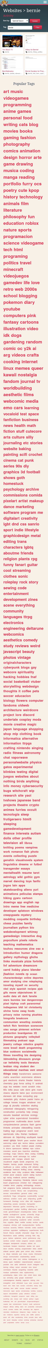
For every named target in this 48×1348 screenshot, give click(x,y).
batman (10, 1238)
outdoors (15, 1051)
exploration (35, 1288)
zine (31, 948)
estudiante (7, 1196)
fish (26, 851)
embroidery (29, 1286)
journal (28, 381)
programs (25, 1241)
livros (21, 1083)
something (6, 1299)
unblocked (8, 1108)
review (18, 1241)
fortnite (37, 961)
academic (22, 1220)
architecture (12, 710)
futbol (38, 864)
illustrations (7, 1235)
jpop (16, 1083)
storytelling (12, 686)
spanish (21, 988)
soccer (8, 696)
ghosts (5, 1220)
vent (32, 1070)
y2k (27, 348)
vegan (13, 1291)
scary (40, 1180)
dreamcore (30, 965)
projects (9, 805)
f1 (33, 1083)
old (14, 1095)
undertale (10, 719)
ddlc (4, 1320)
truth (41, 1230)
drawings (9, 902)
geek (22, 1251)
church (29, 1264)
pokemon (13, 302)
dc (14, 1137)
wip (31, 790)
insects (37, 1127)
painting (10, 454)
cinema (9, 460)
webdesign (30, 686)
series (8, 466)
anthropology (28, 1185)
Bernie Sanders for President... (35, 71)
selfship (21, 1235)
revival (17, 1267)
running (26, 1014)
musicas (6, 1227)
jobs (28, 1315)
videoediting (27, 1127)
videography (20, 1108)
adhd (16, 1264)
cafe (22, 1089)
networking (7, 1204)
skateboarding (12, 889)
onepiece (6, 1225)
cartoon (27, 898)
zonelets (37, 1022)
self (9, 1317)
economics (7, 1156)
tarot (36, 873)
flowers (21, 700)
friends (27, 553)
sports (25, 230)
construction (9, 1111)
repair (27, 1296)
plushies (37, 1014)
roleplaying (35, 981)
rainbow (25, 1299)
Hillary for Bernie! (31, 49)
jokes (36, 1317)
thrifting (23, 1169)
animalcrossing (25, 1291)
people (31, 1146)
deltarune (34, 628)
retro (8, 289)
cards (41, 1222)
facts (17, 1286)
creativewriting (24, 1257)
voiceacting (14, 1220)
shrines (14, 1225)
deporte (14, 1092)
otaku (30, 1193)
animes (8, 809)
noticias (24, 1259)
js (13, 1167)
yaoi (28, 795)
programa (11, 1188)
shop (7, 733)
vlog (16, 1066)
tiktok (18, 1146)
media (32, 401)
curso (22, 1201)
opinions (37, 1315)
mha (37, 1280)
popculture (10, 940)
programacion (18, 236)
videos (19, 355)
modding (9, 919)
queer (37, 368)
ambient (6, 1191)
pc (42, 1099)
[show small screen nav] (45, 2)
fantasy (11, 322)
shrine (7, 1011)
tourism (38, 1174)
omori (39, 1070)
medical (25, 1146)
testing (22, 771)
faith (21, 1309)
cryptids (11, 1222)
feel (34, 73)
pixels (23, 940)
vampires (31, 847)
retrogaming (32, 1108)
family (28, 923)
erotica (35, 1222)
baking (25, 448)
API (33, 1340)
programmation (26, 1249)
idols (39, 1275)
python (23, 927)
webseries (26, 1188)
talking (18, 1217)
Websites (12, 10)
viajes (15, 1275)
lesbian (7, 1066)
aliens (28, 889)
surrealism (40, 1143)
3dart (17, 1222)
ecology (34, 1114)
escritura (6, 1241)
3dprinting (20, 1137)
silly (29, 437)
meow (12, 992)
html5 (27, 819)
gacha (23, 1206)
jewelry (7, 1044)
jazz (28, 1092)
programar (21, 1130)
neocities (38, 1251)
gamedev (12, 282)
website (10, 448)
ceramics (22, 1204)
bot (34, 1246)
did (31, 1201)
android (39, 1083)
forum (20, 1140)
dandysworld (15, 1243)
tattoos (31, 1143)
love (35, 282)
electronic (12, 1080)
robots (33, 940)
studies (16, 1309)
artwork (27, 1159)
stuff (20, 431)
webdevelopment (14, 932)
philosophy (15, 216)
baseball (16, 1114)
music (16, 91)
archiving (26, 1320)
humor (25, 953)
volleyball (34, 1036)
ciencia (5, 1309)
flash (32, 1124)
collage (17, 1044)
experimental (23, 767)
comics (10, 150)
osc (38, 948)
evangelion (6, 1283)
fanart (20, 564)
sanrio (33, 524)
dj (10, 1105)
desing (36, 1286)
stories (36, 442)
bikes (34, 1249)
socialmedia (29, 1051)
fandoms (10, 705)
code (22, 587)
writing (10, 124)
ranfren (17, 1322)
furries (21, 809)
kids (34, 1235)
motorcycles (39, 1307)
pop (36, 1095)
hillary (35, 52)
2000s (31, 289)
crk (35, 1243)
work (6, 851)
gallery (7, 957)
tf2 (35, 1033)
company (23, 1243)
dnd (15, 524)
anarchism (15, 1076)
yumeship (20, 1111)
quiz (20, 1254)
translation (34, 1118)
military (12, 1267)
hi (4, 1148)
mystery (26, 915)
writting (24, 1167)
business (30, 419)
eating (32, 1174)
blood (35, 1267)
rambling (33, 1291)
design (10, 157)
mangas (20, 1159)
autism (36, 833)
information (12, 743)
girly (16, 1099)
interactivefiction (13, 1293)
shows (9, 477)
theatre (22, 805)
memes (22, 368)
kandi (39, 1137)
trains (37, 1099)
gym (37, 877)
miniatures (10, 1315)
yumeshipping (7, 1275)
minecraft (13, 269)
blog (33, 124)
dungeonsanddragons (33, 1301)
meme (15, 906)
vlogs (32, 1233)
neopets (5, 1304)
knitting (8, 847)
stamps (38, 894)
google (21, 1278)
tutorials (28, 1227)
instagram (36, 1264)
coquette (22, 919)
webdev (16, 1086)
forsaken (14, 1246)
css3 (20, 1299)
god (5, 1080)
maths (6, 1076)
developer (10, 911)
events (7, 856)
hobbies (23, 677)
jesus (16, 1089)
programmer (9, 1121)
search (25, 1174)
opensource (16, 1148)
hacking (9, 677)
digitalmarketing (37, 1188)
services (25, 1114)
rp (27, 974)
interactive (28, 936)
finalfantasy (6, 1301)
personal (12, 117)
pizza (27, 961)
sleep (25, 814)
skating (34, 1105)
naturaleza (6, 1312)
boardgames (25, 1033)
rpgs (31, 1040)
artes (12, 1118)
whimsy (32, 932)
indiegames (10, 1007)
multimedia (21, 1121)
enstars (38, 1185)
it (20, 691)
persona (24, 1124)
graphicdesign (16, 535)
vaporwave (19, 757)
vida (41, 1167)
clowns (6, 1092)
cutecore (34, 431)
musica (10, 170)
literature (12, 210)
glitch (5, 1217)
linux (8, 368)
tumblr (37, 1121)
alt (19, 996)
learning (31, 407)
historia (37, 1080)
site (21, 795)
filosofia (14, 1270)
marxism (22, 1286)
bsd (32, 1159)
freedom (6, 1164)
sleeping (9, 824)
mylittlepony (23, 1230)
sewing (9, 587)
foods (31, 1011)
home (15, 1011)
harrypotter (31, 1204)
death (22, 1047)
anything (32, 781)
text (29, 1182)
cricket (6, 1174)
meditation (17, 1262)
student (24, 1066)
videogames (16, 98)
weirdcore (30, 710)
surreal (40, 1196)
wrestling (24, 1022)
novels (20, 974)
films (29, 394)
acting (28, 1083)
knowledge (7, 1180)
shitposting (32, 1198)
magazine (37, 1201)
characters (13, 547)
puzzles (18, 923)
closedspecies (26, 1212)
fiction (9, 431)
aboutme (11, 553)
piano (25, 970)
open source (20, 1335)
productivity (31, 1307)
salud (15, 1143)
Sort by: (6, 21)
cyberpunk (11, 667)
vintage (24, 657)
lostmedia (15, 1254)
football (33, 471)
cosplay (25, 719)
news (8, 425)
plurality (16, 1105)
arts (6, 437)
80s (5, 1089)
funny (8, 564)
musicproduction (28, 1225)
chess (7, 923)
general (24, 1193)
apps (22, 885)
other (16, 838)
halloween (39, 1172)
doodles (11, 1249)
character (25, 1233)
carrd (6, 970)
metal (36, 535)
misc (38, 1086)
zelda (30, 1283)
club (4, 1315)
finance (9, 833)
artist (23, 500)
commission (7, 1270)
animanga (22, 1156)
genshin (8, 860)
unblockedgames (8, 1280)
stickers (37, 1076)
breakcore (22, 1018)
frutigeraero (12, 819)
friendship (26, 1180)
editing (9, 541)
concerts (36, 1220)
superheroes (34, 1230)
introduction (11, 953)
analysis (18, 1174)
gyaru (17, 898)
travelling (17, 1055)
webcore (9, 672)
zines (33, 599)
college (6, 1102)
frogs (14, 1196)
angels (15, 1161)
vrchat (30, 1275)
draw (19, 1095)
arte (38, 157)
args (5, 1086)
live (37, 1233)
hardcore (16, 1169)
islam (12, 1288)
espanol (5, 1293)
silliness (12, 1307)
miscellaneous (14, 1312)
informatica (12, 738)
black (13, 1286)
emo (7, 407)
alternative (30, 738)
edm (13, 1159)
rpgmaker (14, 1230)
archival (20, 1320)
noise (17, 1014)
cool (7, 570)
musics (31, 1254)
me (40, 512)
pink (31, 315)
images (22, 1102)
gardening (14, 341)
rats (24, 1191)
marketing (25, 506)
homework (7, 1201)
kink (12, 1301)
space (33, 413)
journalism (10, 927)
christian (23, 1182)
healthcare (7, 1167)
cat (20, 460)
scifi (23, 454)
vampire (31, 1241)
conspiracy (17, 1180)
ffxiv (14, 1025)
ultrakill (40, 1249)
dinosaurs (25, 1059)
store (28, 1089)
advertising (6, 1288)
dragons (37, 953)
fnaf (33, 677)
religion (10, 558)
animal (27, 1251)
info (6, 786)
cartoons (29, 322)
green (26, 1140)
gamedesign (11, 936)
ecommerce (27, 1076)
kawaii (9, 374)
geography (20, 1036)
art (6, 91)
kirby (19, 1172)
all (21, 842)
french (5, 1233)
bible (32, 1172)
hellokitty (14, 1062)
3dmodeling (10, 1059)
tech (7, 249)
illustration (14, 328)
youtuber (6, 1264)
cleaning (37, 1169)
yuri (35, 889)
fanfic (36, 881)
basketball (21, 681)
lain (14, 885)
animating (10, 1278)
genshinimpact (14, 1212)
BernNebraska (7, 71)
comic (9, 348)
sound (14, 1151)
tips (32, 1309)
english (28, 902)
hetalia (5, 1214)
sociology (7, 1153)
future (35, 1275)
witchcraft (20, 790)
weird (35, 645)
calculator (24, 1267)
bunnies (15, 1000)
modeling (40, 1153)
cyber (6, 1118)
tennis (18, 1188)
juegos (8, 776)
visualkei (28, 1288)
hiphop (14, 1003)
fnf (5, 965)
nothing (9, 781)
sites (27, 1201)
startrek (29, 1246)
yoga (5, 1105)
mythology (21, 957)
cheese (16, 1299)
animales (16, 1127)
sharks (22, 1080)
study (8, 645)
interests (22, 833)
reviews (22, 645)
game (9, 164)
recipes (32, 988)
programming (17, 104)
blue (6, 1051)
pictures (8, 1036)
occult (32, 809)
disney (5, 1262)
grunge (36, 1059)
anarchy (14, 1227)
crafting (9, 748)
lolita (10, 1089)
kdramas (16, 1206)
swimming (7, 1143)
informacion (38, 1254)
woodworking (19, 1317)
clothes (10, 576)
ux (40, 1233)
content (12, 1241)
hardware (33, 1133)
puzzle (32, 856)
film (25, 203)
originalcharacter (27, 1262)
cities (12, 1317)
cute (22, 190)
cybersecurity (32, 786)
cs (39, 1259)
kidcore (34, 1180)
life (27, 282)
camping (17, 1249)
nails (35, 1193)
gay (33, 667)
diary (29, 302)
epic (19, 1143)
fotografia (9, 1018)
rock (23, 582)
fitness (18, 752)
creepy (35, 1111)
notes (34, 1227)
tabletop (26, 1148)
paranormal (33, 1003)
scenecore (37, 1025)
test (23, 413)
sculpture (25, 1172)
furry (27, 183)
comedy (30, 640)
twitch (6, 1025)
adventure (15, 965)
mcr (39, 1102)
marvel (7, 881)
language (20, 729)
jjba (23, 1217)
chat (6, 757)
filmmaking (10, 1040)
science (11, 243)
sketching (35, 1151)
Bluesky (36, 1335)
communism (10, 1022)
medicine (33, 906)
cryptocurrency (29, 1272)
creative (20, 724)
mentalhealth (12, 873)
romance (17, 851)
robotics (28, 1044)
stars (6, 1000)
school (10, 295)
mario (39, 1089)
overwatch (36, 1283)
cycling (36, 1217)
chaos (25, 1254)
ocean (33, 974)
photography (16, 144)
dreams (24, 864)
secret (8, 1320)
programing (15, 256)
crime (20, 1275)
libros (28, 843)
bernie (7, 52)
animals (11, 203)
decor (5, 1249)
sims (30, 1267)
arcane (27, 1322)
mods (5, 1212)
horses (14, 1102)
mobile (22, 1222)
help (28, 1111)
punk (29, 460)
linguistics (10, 864)
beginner (36, 1309)
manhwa (24, 1070)
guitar (32, 564)
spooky (18, 1291)
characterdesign (13, 977)
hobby (16, 970)
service (24, 1177)
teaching (9, 944)
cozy (15, 1073)
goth (21, 477)
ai (34, 348)
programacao (14, 1182)
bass (40, 1286)
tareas (22, 1322)
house (26, 1283)
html (18, 249)
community (13, 611)
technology (31, 196)
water (40, 1209)
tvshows (9, 800)
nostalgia (27, 374)
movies (10, 131)
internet (30, 361)
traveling (8, 985)
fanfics (38, 1225)
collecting (20, 856)
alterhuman (32, 1209)
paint (4, 1322)
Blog (28, 1340)
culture (18, 437)
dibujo (8, 1254)
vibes (14, 1259)
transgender (11, 868)
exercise (22, 1288)
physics (36, 762)
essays (25, 868)
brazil (5, 1182)
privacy (7, 1014)
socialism (7, 1146)
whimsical (20, 1283)
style (12, 988)
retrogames (22, 1196)
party (16, 1278)
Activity (8, 15)
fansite (33, 996)
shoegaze (6, 1243)
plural (12, 1174)
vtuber (36, 681)
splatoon (24, 911)
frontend (25, 1304)
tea (10, 1086)
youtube (11, 309)
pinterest (24, 1029)
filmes (7, 1055)
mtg (38, 1235)
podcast (22, 1040)
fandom (11, 381)
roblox (32, 223)
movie (7, 724)
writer (30, 1220)
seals (15, 1235)
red (26, 1307)
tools (24, 1062)
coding (27, 170)
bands (22, 1161)
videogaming (37, 1182)
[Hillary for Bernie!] (35, 41)
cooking (11, 361)
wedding (31, 1177)
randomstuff (29, 1278)
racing (9, 1177)
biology (9, 700)
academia (7, 1172)
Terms (19, 1343)
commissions (15, 495)
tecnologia (11, 814)
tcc (28, 1156)
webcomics (13, 634)
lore (18, 714)
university (30, 1214)
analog (32, 1153)
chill (29, 1167)
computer (36, 700)
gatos (7, 767)
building (24, 1209)
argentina (16, 1315)
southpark (31, 1137)
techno (25, 1143)
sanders (42, 73)
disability (18, 1280)
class (21, 1272)
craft (23, 1003)
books (26, 131)
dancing (19, 881)
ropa (31, 1148)
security (33, 985)
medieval (16, 1177)
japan (7, 729)
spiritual (31, 1299)
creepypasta (11, 915)
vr (31, 864)
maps (14, 1153)
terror (13, 1185)
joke (11, 1299)
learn (14, 1172)
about (34, 776)
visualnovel (7, 1161)
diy (26, 466)
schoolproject (8, 1209)
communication (14, 1257)
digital (33, 771)
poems (19, 847)
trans (22, 541)
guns (5, 1238)
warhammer (37, 1304)
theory (11, 1233)
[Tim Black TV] (12, 41)
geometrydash (22, 1301)
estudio (18, 1233)
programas (30, 1161)
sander (12, 73)
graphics (11, 471)
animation (30, 150)
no (25, 985)
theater (29, 1080)
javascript (12, 651)
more (13, 1283)
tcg (39, 1312)
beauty (28, 651)
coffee (26, 691)
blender (36, 970)
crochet (35, 454)
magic (31, 724)
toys (29, 881)
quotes (23, 1214)
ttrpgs (27, 743)
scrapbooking (32, 1191)
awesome (36, 1073)
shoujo (5, 1257)
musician (34, 1312)
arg (6, 355)
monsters (7, 1151)
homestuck (13, 483)
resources (21, 948)
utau (6, 1029)
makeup (36, 500)
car (5, 1062)
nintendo (23, 748)
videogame (32, 243)
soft (19, 1225)
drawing (24, 164)
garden (17, 1209)
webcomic (13, 401)
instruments (6, 1291)
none (6, 1047)
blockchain (22, 1246)
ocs (38, 183)
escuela (7, 1114)
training (5, 1267)
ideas (27, 1153)
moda (37, 719)
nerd (36, 1130)
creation (6, 1185)
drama (8, 1148)
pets (36, 691)
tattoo (35, 1212)
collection (25, 1105)
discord (28, 714)
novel (24, 1086)
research (10, 795)
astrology (9, 877)
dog (39, 936)
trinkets (6, 1127)
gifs (5, 992)
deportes (38, 977)
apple (11, 1262)
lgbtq (28, 547)
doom (30, 1121)
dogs (16, 335)
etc (26, 442)
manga (10, 177)
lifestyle (32, 529)
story (33, 582)
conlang (28, 1235)
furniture (12, 1217)
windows (37, 911)
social (7, 681)
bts (26, 1055)
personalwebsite (15, 762)
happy (28, 1312)
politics (40, 52)
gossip (21, 1293)
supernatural (22, 1118)
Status (40, 1340)
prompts (31, 1317)
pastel (30, 1099)
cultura (37, 1148)
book (37, 733)
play (39, 1238)
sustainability (32, 1196)
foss (4, 1222)
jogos (7, 885)
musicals (17, 961)
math (31, 425)
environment (37, 1092)
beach (5, 1286)
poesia (15, 1204)
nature (10, 230)
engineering (14, 628)
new (25, 1275)
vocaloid (11, 413)
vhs (36, 1161)
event (30, 1130)
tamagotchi (15, 1296)
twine (22, 1092)
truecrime (26, 1151)
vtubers (22, 1099)
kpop (34, 190)
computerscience (11, 1124)
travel (25, 262)
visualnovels (24, 860)
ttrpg (28, 616)
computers (14, 315)
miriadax (33, 1293)
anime (9, 111)
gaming (11, 137)
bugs (7, 790)
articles (30, 1243)
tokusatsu (14, 1320)
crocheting (30, 1206)
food (28, 117)
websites (22, 776)
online (27, 977)
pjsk (40, 988)
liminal (40, 1212)
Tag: (5, 27)
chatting (38, 1146)
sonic (23, 576)
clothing (26, 733)
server (25, 1238)
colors (17, 1167)
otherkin (36, 1167)
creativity (29, 518)
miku (17, 1133)
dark (24, 996)
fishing (35, 1164)
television (10, 842)
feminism (23, 1025)
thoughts (10, 691)
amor (6, 981)
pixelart (10, 500)
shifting (17, 1307)
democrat (18, 73)
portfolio (12, 183)
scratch (31, 1086)
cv (36, 1206)
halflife (32, 1315)
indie (18, 529)
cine (25, 981)
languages (12, 616)
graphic (38, 1044)
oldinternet (22, 1264)
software (11, 512)
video (32, 328)
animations (10, 894)
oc (19, 348)
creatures (39, 1291)
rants (20, 1198)
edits (40, 1317)
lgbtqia (13, 1140)
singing (37, 748)
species (12, 1251)
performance (32, 1238)
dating (32, 1296)
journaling (12, 442)
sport (8, 529)
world (15, 1156)
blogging (28, 295)
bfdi (21, 1007)
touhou (8, 948)
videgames (23, 1312)
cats (23, 124)
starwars (7, 1095)
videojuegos (16, 276)
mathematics (24, 944)
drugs (37, 1214)
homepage (7, 1169)
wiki (20, 877)
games (24, 111)
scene (8, 605)
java (19, 1151)
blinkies (9, 771)
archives (6, 1230)
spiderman (18, 1238)
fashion (28, 137)
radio (7, 752)
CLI (22, 1340)
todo (42, 1264)
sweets (33, 1257)
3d (23, 471)
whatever (31, 1102)
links (6, 961)
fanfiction (12, 419)
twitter (16, 1288)
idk (6, 335)
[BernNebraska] (12, 62)
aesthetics (12, 640)
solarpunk (37, 1262)
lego (13, 1130)
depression (7, 1206)
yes (13, 1146)
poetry (10, 190)
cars (18, 407)
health (20, 425)
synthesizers (14, 1272)
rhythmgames (32, 1259)
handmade (6, 1246)
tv (38, 381)
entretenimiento (17, 1304)
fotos (41, 1283)
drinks (25, 1317)
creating (29, 1217)
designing (35, 1055)
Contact (28, 1343)
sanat (38, 1246)
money (16, 786)
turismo (13, 1191)
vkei (5, 988)
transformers (25, 1073)
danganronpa (35, 1000)
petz (24, 1198)
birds (21, 781)
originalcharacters (17, 662)
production (9, 1033)
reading (27, 177)
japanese (24, 800)
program (28, 512)
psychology (13, 489)
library (19, 1191)
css (23, 524)
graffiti (39, 1198)
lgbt (6, 524)
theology (15, 1201)
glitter (17, 1251)
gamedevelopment (17, 828)
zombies (11, 1309)
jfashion (8, 974)
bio (32, 927)
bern (37, 73)
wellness (6, 1198)
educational (10, 1070)
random (34, 341)
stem (9, 1286)
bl (35, 992)
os (4, 1254)
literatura (33, 1062)
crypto (34, 805)
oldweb (23, 705)
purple (20, 1164)
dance (8, 506)
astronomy (32, 752)
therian (24, 1133)
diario (21, 1307)
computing (28, 1095)
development (15, 599)
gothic (28, 877)
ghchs (33, 957)
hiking (7, 898)
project (8, 714)
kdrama (21, 1153)
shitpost (5, 1251)
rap (37, 902)
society (28, 1222)
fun (31, 216)
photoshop (33, 1320)
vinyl (19, 1259)
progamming (34, 1047)
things (7, 1073)
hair (4, 1188)
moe (11, 1264)
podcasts (6, 1159)
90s (19, 466)
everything (25, 605)
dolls (7, 838)
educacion (23, 696)
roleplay (10, 582)
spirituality (26, 672)
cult (15, 1301)
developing (26, 1309)
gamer (38, 1124)
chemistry (7, 1083)
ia (41, 1259)
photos (9, 657)
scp (4, 1278)
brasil (14, 1047)
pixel (6, 1003)
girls (33, 1089)
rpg (34, 558)
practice (38, 1241)
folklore (20, 1227)
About (6, 1340)
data (14, 996)
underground (7, 1259)
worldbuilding (17, 388)
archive (32, 489)
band (36, 800)
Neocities (10, 1335)
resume (27, 873)
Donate (15, 1340)
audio (6, 996)
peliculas (26, 894)
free (22, 906)
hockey (14, 1164)
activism (36, 1029)
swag (23, 1011)
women (6, 1193)
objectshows (25, 992)
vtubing (32, 1280)
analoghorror (14, 1214)
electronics (13, 622)
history (10, 196)
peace (5, 1317)
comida (35, 495)
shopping (36, 729)
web (19, 289)
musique (6, 1272)
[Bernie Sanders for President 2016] (35, 62)
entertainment (16, 593)
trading (6, 1130)
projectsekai (10, 1322)
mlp (15, 733)
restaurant (28, 1164)
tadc (10, 1304)
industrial (30, 1270)
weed (5, 1140)
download (40, 1320)
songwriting (22, 1270)
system (38, 860)
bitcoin (39, 1140)
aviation (14, 1198)
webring (23, 1315)
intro (6, 906)
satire (36, 1270)
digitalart (11, 518)
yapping (19, 1185)
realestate (8, 1099)
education (13, 223)
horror (25, 157)
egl (4, 1177)
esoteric (40, 1227)
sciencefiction (15, 1193)
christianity (35, 1007)
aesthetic (12, 394)
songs (13, 1029)
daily (32, 1251)
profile (27, 838)
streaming (22, 570)
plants (24, 558)
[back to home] (4, 3)
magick (37, 1299)
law (24, 1000)
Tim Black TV (7, 49)
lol (25, 1007)
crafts (33, 355)
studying (16, 981)
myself (19, 985)
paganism (26, 1280)
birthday (35, 919)
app (19, 902)
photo (35, 851)
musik (30, 1304)
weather (33, 1140)
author (33, 1156)
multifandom (6, 1296)
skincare (7, 1137)
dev (32, 1066)
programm (22, 1296)
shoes (30, 1169)
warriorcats (8, 1133)
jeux (37, 1296)
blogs (25, 667)
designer (5, 1307)
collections (27, 1293)
